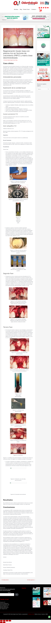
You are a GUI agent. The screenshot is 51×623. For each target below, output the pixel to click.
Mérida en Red (31, 614)
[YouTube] (48, 7)
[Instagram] (41, 7)
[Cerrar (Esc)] (10, 620)
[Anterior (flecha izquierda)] (1, 622)
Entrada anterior (5, 579)
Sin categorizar (3, 608)
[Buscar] (17, 594)
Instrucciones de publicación (7, 589)
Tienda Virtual (26, 9)
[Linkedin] (45, 7)
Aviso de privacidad (5, 590)
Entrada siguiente (31, 579)
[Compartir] (7, 620)
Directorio (2, 587)
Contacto (33, 9)
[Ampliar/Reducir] (1, 620)
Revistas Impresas (3, 607)
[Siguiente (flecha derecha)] (4, 622)
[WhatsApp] (39, 9)
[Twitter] (43, 7)
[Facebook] (39, 7)
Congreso (2, 602)
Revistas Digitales (3, 606)
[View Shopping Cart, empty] (40, 11)
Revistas (16, 9)
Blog (21, 9)
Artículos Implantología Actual (9, 60)
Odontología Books (3, 604)
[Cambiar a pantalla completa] (4, 620)
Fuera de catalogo (3, 603)
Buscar (9, 592)
